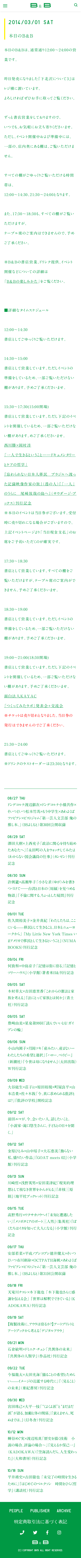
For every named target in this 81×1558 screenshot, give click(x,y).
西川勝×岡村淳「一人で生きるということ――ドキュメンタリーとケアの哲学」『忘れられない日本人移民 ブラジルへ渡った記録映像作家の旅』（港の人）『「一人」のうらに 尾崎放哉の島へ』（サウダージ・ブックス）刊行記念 (40, 474)
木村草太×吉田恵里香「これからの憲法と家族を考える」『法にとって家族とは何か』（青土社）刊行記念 (41, 997)
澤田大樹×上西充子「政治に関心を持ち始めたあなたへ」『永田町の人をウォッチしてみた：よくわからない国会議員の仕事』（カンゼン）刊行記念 (42, 853)
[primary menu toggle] (5, 5)
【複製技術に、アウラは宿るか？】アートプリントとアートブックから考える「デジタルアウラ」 (41, 1327)
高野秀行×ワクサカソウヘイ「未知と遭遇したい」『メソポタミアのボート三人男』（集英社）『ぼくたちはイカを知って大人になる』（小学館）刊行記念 (42, 1225)
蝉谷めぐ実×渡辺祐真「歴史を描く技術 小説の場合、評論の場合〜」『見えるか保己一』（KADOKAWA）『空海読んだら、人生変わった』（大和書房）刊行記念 (42, 1448)
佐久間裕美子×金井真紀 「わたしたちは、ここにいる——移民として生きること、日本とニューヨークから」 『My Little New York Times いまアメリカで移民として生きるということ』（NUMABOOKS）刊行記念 (42, 934)
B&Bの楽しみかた (22, 281)
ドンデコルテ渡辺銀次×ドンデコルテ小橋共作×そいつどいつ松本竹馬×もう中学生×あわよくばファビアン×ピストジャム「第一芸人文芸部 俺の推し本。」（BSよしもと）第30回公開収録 (42, 815)
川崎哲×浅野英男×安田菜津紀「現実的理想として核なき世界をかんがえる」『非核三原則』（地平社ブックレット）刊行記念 (41, 1189)
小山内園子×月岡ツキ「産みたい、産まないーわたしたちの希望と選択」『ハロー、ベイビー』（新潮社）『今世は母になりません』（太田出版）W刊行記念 (42, 1058)
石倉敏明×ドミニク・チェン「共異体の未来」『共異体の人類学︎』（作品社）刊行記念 (40, 1352)
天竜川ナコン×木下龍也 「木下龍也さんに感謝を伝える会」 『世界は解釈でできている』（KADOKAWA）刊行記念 (41, 1298)
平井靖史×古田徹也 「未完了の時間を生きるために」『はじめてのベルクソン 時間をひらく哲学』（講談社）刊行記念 (42, 1483)
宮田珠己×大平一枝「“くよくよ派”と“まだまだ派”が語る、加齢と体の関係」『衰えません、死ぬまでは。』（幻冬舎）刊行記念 (41, 1413)
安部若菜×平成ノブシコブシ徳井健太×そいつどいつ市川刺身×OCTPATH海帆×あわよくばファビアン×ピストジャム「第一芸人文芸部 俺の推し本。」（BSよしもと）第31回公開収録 (42, 1263)
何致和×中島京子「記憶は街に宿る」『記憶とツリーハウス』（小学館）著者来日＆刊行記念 (42, 969)
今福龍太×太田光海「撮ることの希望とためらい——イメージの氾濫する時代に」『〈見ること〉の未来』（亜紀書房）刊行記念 (42, 1381)
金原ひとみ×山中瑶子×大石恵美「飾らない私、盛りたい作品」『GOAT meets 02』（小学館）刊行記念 (42, 1157)
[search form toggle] (75, 5)
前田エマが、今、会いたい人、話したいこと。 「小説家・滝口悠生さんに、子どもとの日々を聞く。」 (41, 1125)
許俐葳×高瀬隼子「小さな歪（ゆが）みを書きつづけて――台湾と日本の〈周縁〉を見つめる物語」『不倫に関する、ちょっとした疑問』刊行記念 (41, 892)
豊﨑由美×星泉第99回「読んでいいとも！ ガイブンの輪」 (41, 1026)
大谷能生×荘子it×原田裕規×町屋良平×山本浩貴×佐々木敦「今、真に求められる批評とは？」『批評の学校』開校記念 (41, 1093)
